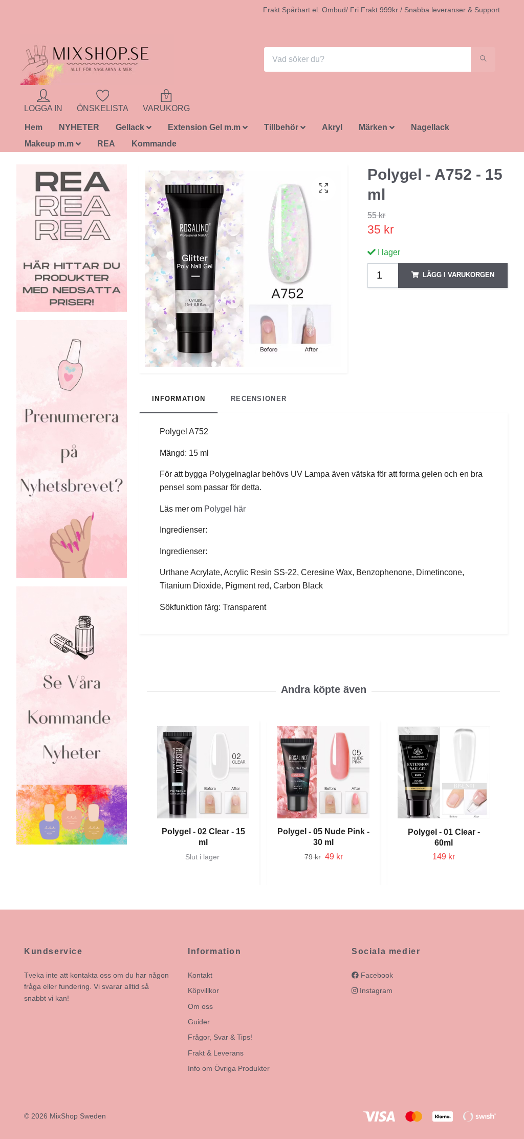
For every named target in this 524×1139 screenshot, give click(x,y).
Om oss (200, 1006)
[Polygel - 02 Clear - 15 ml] (203, 772)
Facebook (376, 975)
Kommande (154, 143)
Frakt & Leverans (216, 1053)
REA (106, 143)
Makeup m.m (49, 143)
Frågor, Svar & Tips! (220, 1037)
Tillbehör (281, 127)
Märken (373, 127)
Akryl (332, 127)
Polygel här (225, 508)
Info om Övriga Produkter (229, 1068)
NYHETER (79, 127)
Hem (33, 127)
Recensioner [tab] (259, 399)
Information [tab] (178, 399)
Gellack (130, 127)
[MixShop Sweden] (97, 59)
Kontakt (200, 975)
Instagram (375, 990)
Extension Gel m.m (204, 127)
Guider (199, 1022)
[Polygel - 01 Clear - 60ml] (444, 772)
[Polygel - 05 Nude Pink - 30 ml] (323, 772)
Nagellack (430, 127)
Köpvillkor (203, 990)
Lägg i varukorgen (458, 275)
